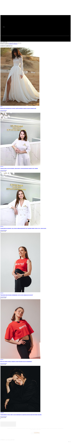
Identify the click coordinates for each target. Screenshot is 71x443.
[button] (19, 32)
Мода (1, 106)
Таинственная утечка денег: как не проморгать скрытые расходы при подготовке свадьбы (20, 414)
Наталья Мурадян (3, 110)
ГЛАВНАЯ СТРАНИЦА (13, 43)
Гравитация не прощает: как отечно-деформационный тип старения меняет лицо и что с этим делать (23, 228)
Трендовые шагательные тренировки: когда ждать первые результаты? (16, 294)
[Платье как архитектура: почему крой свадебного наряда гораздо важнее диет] (19, 105)
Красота (1, 166)
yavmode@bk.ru (37, 432)
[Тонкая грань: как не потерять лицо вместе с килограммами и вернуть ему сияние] (20, 165)
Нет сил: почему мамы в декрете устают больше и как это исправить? (16, 361)
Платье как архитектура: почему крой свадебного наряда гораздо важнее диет (18, 108)
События (2, 412)
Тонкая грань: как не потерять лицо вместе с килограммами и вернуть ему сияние (19, 168)
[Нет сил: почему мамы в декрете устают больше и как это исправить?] (20, 358)
